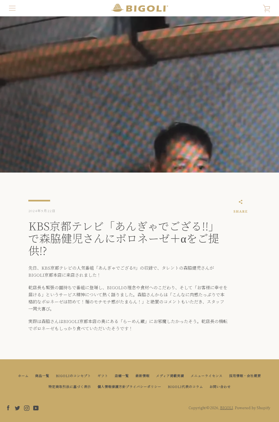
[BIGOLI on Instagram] (26, 407)
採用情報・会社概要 (245, 375)
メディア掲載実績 (170, 375)
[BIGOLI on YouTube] (36, 407)
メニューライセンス (207, 375)
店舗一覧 (122, 375)
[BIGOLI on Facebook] (8, 407)
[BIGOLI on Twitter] (17, 407)
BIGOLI (226, 407)
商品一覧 (42, 375)
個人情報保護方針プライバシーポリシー (129, 386)
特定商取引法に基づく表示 (69, 386)
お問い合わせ (220, 386)
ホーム (23, 375)
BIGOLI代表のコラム (185, 386)
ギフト (103, 375)
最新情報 (142, 375)
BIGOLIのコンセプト (73, 375)
